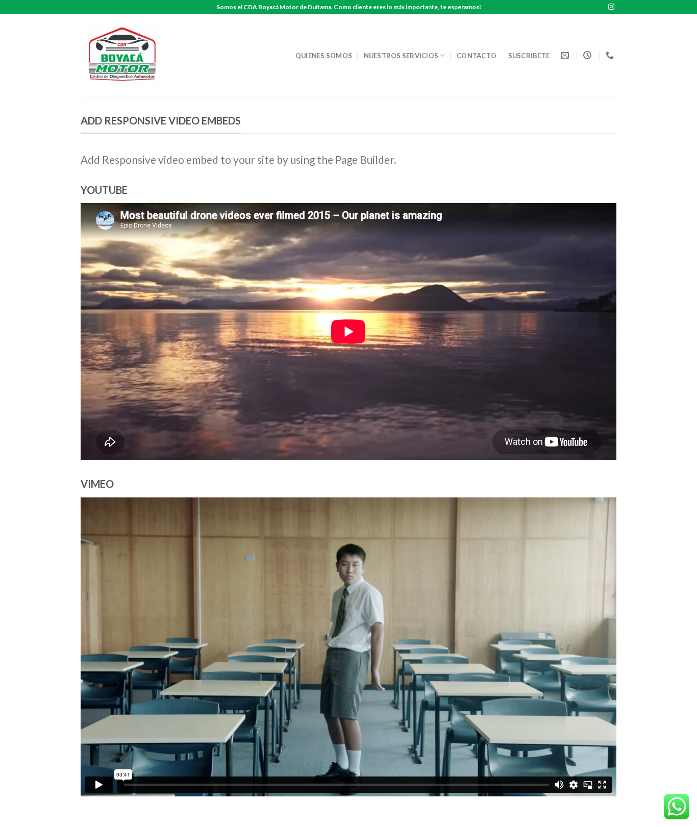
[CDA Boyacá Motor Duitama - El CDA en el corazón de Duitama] (125, 55)
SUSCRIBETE (529, 56)
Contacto (476, 56)
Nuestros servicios (401, 56)
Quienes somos (323, 56)
